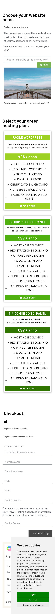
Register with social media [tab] (15, 428)
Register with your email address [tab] (19, 436)
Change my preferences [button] (33, 605)
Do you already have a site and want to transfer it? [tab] (26, 103)
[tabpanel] (27, 65)
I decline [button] (33, 600)
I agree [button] (33, 594)
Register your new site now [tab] (16, 27)
